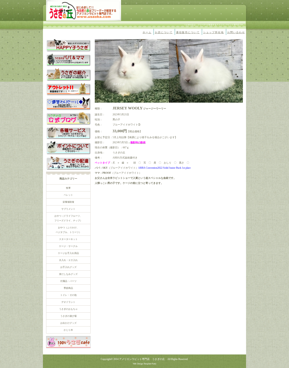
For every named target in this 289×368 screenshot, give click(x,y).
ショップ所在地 (213, 32)
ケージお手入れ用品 (68, 253)
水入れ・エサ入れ (68, 260)
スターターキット (68, 239)
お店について (164, 32)
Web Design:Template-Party (144, 363)
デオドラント (68, 302)
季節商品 (68, 288)
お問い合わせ (236, 32)
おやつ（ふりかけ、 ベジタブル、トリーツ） (68, 229)
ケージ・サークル (68, 246)
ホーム (147, 32)
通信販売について (188, 32)
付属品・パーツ (68, 281)
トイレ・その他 (68, 295)
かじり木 (68, 330)
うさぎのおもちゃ (68, 309)
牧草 (68, 188)
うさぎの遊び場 (68, 316)
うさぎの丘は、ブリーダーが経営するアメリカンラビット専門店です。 (214, 25)
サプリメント (68, 209)
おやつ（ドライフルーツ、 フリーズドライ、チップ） (68, 218)
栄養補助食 (68, 202)
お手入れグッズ (68, 267)
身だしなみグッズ (68, 274)
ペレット (68, 195)
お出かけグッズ (68, 323)
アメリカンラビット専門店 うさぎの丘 (142, 359)
